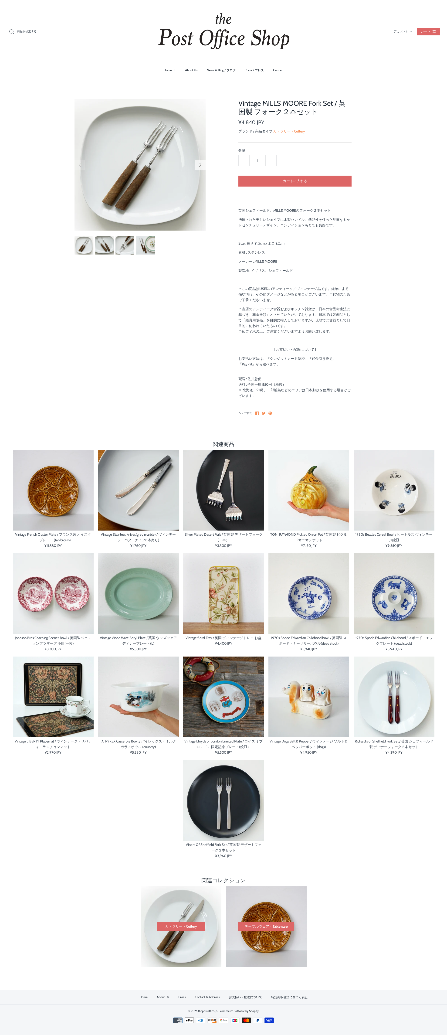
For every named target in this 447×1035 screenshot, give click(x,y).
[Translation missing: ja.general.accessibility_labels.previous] (79, 165)
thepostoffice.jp (207, 1011)
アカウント (401, 31)
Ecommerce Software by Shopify (239, 1011)
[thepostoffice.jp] (223, 31)
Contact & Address (207, 997)
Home (170, 70)
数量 (241, 151)
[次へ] (200, 165)
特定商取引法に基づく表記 (289, 997)
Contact (278, 70)
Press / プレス (254, 70)
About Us (191, 70)
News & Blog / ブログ (221, 70)
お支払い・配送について (245, 997)
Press (182, 997)
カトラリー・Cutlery (289, 131)
